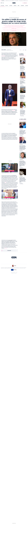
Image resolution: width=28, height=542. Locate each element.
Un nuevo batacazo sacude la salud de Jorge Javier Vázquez (14, 26)
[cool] (14, 2)
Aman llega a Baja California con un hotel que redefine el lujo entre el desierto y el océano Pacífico (22, 97)
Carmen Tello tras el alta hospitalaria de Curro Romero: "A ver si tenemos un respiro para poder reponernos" (22, 112)
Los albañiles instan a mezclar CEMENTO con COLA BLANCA (11, 0)
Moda (18, 5)
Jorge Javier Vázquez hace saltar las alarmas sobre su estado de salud (14, 25)
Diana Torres (3, 49)
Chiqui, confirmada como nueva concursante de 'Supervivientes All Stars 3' (22, 82)
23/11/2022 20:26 (3, 50)
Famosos (15, 5)
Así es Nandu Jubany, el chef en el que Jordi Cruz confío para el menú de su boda (22, 68)
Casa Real (10, 5)
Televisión (22, 5)
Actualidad (2, 5)
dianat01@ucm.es (9, 49)
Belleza (7, 5)
